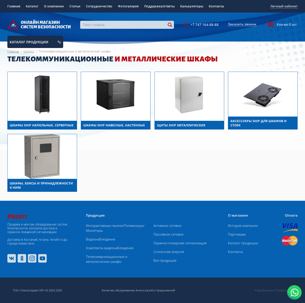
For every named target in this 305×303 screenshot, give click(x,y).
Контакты (216, 6)
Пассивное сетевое (168, 234)
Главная (13, 6)
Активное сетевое (167, 225)
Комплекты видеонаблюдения (109, 248)
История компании (243, 225)
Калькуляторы (191, 6)
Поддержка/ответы (159, 6)
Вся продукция (164, 260)
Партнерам (237, 234)
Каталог (32, 6)
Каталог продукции (243, 243)
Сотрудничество (99, 6)
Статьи (74, 6)
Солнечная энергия (168, 251)
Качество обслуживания (118, 290)
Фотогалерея (128, 6)
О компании (54, 6)
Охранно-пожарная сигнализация (180, 243)
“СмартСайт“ (284, 290)
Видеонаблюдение (100, 239)
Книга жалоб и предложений (155, 290)
